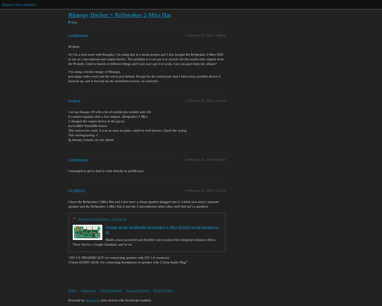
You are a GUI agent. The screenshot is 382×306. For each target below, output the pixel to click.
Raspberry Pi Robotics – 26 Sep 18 (102, 219)
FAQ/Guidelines (111, 290)
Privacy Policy (163, 290)
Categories (88, 290)
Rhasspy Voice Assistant (19, 4)
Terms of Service (137, 290)
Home (72, 290)
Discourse (92, 300)
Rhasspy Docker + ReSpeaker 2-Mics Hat (119, 15)
